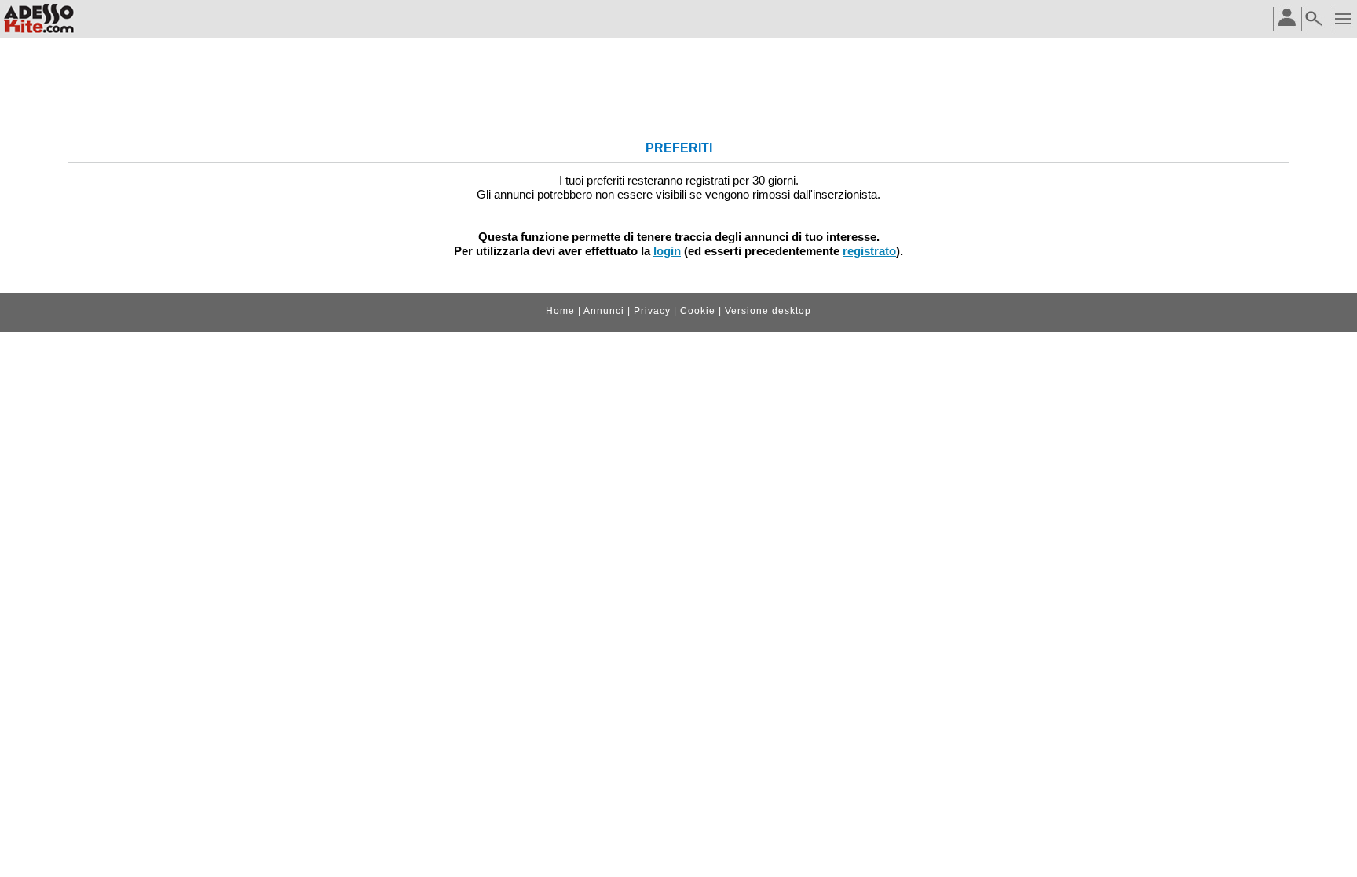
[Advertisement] (678, 91)
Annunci (603, 310)
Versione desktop (768, 310)
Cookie (697, 310)
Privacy (652, 310)
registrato (869, 251)
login (667, 251)
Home (560, 310)
